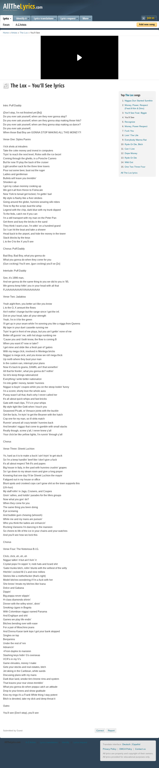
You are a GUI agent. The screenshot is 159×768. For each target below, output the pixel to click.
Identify (65, 742)
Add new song (147, 24)
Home (6, 32)
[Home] (23, 10)
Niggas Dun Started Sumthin (139, 100)
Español (136, 744)
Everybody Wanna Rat (136, 140)
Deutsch (126, 744)
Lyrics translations (43, 18)
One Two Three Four (135, 166)
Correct (100, 730)
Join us (150, 18)
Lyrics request (68, 18)
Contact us (140, 749)
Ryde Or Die (131, 158)
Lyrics (6, 18)
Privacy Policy (109, 749)
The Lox (24, 32)
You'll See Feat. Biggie (136, 113)
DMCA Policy (125, 749)
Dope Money (131, 153)
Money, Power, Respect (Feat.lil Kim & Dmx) (136, 107)
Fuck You (129, 131)
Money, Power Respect (136, 126)
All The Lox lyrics (129, 173)
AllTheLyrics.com (12, 742)
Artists (14, 32)
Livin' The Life (131, 135)
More (85, 18)
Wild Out (129, 162)
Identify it (21, 18)
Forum (6, 24)
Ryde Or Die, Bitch (134, 144)
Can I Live (130, 149)
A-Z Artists (21, 24)
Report (111, 730)
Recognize (130, 122)
